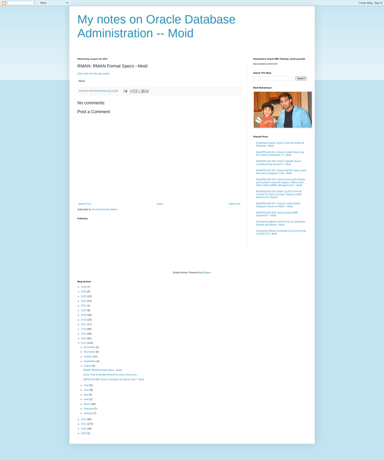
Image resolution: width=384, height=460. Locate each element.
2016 (84, 329)
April (86, 399)
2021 (84, 305)
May (86, 394)
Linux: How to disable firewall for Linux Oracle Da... (110, 374)
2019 (84, 315)
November (90, 351)
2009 (84, 433)
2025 (84, 287)
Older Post (234, 203)
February (89, 408)
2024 (84, 291)
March (87, 404)
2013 (84, 343)
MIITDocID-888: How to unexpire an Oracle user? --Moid (113, 379)
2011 (84, 424)
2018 (84, 319)
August (88, 365)
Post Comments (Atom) (104, 209)
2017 (84, 324)
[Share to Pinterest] (147, 91)
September (90, 361)
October (88, 356)
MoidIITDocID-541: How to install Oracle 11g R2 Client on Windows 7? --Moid (280, 153)
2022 (84, 301)
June (87, 390)
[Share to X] (139, 91)
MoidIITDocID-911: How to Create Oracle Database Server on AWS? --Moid (278, 205)
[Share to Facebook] (143, 91)
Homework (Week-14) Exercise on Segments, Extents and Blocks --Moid (281, 223)
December (90, 347)
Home (160, 203)
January (88, 413)
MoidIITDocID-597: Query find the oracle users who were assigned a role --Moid (281, 172)
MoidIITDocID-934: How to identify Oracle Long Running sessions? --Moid (278, 162)
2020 (84, 310)
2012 (84, 419)
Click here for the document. (93, 73)
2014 (84, 338)
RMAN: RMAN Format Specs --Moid (102, 370)
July (86, 385)
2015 (84, 333)
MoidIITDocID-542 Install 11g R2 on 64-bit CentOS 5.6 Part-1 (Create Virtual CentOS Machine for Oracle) (279, 194)
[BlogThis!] (136, 91)
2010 (84, 428)
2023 (84, 296)
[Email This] (132, 91)
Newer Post (84, 203)
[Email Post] (125, 91)
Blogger (206, 272)
